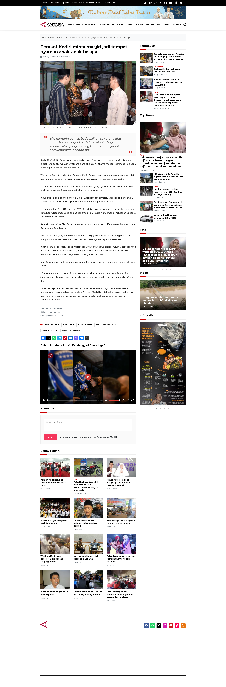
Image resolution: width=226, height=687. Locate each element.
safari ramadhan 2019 (107, 325)
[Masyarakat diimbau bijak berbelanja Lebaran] (88, 543)
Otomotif (90, 3)
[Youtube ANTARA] (170, 3)
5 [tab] (170, 269)
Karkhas (119, 634)
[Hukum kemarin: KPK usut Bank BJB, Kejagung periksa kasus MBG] (146, 83)
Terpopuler (54, 3)
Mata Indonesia (122, 648)
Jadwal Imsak (84, 666)
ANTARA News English (163, 634)
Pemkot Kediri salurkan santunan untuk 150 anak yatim (53, 483)
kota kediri (69, 325)
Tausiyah (138, 25)
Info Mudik (117, 25)
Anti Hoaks (120, 639)
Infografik (158, 67)
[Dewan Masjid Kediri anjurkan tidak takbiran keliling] (88, 508)
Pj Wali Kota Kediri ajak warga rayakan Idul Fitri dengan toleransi (118, 483)
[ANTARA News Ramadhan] (54, 624)
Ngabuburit (91, 25)
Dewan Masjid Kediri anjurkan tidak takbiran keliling (85, 523)
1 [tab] (155, 269)
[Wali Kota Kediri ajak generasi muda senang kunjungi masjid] (55, 543)
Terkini (44, 3)
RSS (154, 666)
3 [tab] (162, 269)
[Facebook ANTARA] (150, 3)
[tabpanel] (163, 252)
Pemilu (99, 3)
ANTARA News (78, 3)
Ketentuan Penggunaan (164, 643)
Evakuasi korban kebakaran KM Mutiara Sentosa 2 (160, 399)
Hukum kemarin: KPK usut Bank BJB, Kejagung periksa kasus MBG (168, 82)
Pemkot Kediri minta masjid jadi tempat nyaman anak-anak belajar (99, 37)
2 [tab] (158, 269)
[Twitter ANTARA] (160, 3)
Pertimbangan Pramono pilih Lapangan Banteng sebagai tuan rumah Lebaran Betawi (168, 205)
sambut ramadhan (71, 330)
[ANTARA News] (52, 25)
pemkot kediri (85, 325)
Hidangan (105, 25)
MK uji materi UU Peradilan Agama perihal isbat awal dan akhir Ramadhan (168, 177)
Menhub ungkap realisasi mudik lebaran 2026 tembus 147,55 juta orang (168, 192)
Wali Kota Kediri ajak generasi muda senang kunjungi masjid (51, 559)
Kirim (50, 437)
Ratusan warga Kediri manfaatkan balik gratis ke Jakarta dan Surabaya (120, 594)
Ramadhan (50, 37)
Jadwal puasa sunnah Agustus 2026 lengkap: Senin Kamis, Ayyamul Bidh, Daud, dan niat (169, 57)
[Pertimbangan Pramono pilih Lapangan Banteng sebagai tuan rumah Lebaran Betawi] (146, 206)
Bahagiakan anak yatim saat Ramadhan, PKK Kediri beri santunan (121, 559)
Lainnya (175, 25)
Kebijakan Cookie (161, 652)
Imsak (159, 25)
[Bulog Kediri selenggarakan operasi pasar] (55, 579)
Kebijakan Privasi (160, 648)
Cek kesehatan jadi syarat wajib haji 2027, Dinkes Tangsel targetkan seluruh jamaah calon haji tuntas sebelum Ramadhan (167, 100)
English (150, 25)
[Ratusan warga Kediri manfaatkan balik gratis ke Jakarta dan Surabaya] (121, 579)
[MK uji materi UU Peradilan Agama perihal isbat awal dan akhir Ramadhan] (146, 177)
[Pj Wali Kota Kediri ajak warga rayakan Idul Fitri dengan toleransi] (121, 467)
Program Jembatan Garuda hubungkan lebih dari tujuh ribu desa (160, 300)
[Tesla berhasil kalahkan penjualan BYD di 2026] (146, 219)
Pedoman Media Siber (163, 662)
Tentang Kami (159, 657)
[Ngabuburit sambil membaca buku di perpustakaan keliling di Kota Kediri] (88, 467)
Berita (79, 25)
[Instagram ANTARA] (165, 3)
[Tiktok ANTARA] (176, 3)
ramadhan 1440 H (50, 330)
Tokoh (128, 25)
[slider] (72, 400)
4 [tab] (166, 269)
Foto (167, 25)
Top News (65, 3)
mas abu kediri (52, 325)
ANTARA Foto (110, 3)
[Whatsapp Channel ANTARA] (155, 3)
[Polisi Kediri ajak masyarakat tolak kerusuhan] (55, 508)
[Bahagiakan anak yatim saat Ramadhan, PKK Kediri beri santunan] (121, 543)
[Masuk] (145, 3)
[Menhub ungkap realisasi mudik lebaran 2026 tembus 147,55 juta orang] (146, 191)
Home (71, 25)
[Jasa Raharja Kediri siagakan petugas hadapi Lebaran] (121, 508)
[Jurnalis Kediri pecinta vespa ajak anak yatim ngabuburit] (88, 579)
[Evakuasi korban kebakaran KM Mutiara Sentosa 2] (146, 70)
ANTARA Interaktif (124, 643)
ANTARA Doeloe (123, 652)
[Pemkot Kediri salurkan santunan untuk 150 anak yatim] (55, 467)
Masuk (155, 639)
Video (157, 187)
